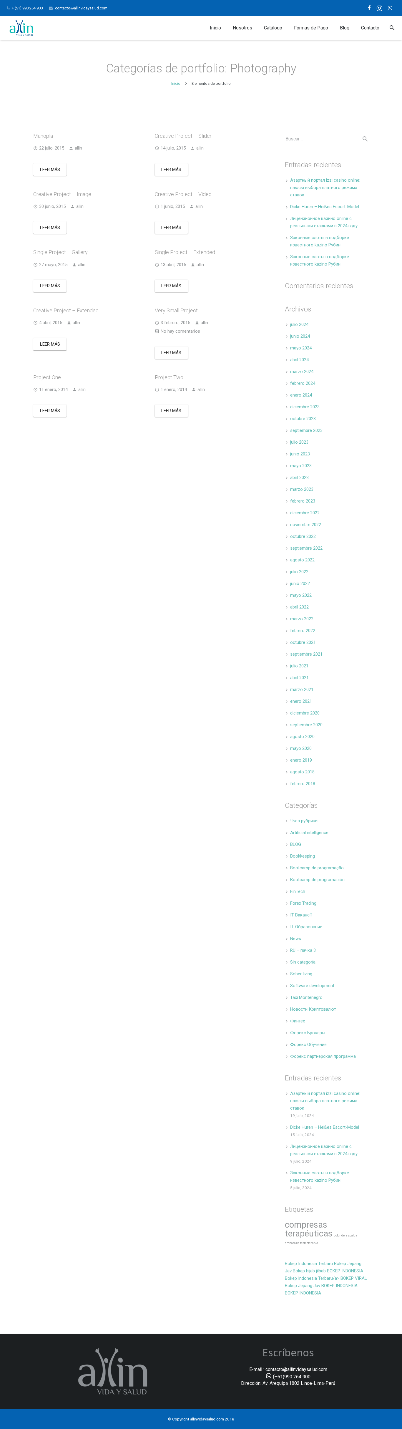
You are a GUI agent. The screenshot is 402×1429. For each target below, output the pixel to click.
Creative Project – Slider (183, 136)
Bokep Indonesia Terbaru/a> (312, 1278)
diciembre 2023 (305, 407)
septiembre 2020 (306, 724)
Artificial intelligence (309, 832)
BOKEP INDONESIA (345, 1271)
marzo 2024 (301, 371)
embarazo (292, 1243)
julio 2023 (299, 442)
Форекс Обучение (308, 1044)
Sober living (301, 974)
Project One (47, 377)
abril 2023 (299, 477)
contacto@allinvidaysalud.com (81, 8)
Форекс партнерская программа (323, 1056)
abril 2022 (299, 607)
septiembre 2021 (306, 654)
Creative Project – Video (183, 194)
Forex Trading (303, 903)
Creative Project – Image (62, 194)
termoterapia (309, 1243)
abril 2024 (299, 359)
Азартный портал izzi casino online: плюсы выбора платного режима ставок (325, 188)
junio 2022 (300, 583)
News (295, 938)
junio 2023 (300, 454)
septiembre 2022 (306, 548)
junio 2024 (300, 336)
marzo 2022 (301, 618)
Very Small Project (176, 310)
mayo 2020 (301, 748)
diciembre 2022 (305, 512)
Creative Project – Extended (66, 310)
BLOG (295, 844)
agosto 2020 (302, 736)
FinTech (297, 891)
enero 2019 (301, 760)
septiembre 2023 (306, 430)
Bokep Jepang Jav (302, 1285)
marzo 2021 (301, 689)
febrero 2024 (302, 383)
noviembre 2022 (305, 524)
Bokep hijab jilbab (309, 1271)
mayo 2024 (301, 348)
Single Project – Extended (185, 252)
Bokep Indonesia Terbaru (309, 1263)
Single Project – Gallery (60, 252)
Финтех (297, 1021)
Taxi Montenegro (306, 997)
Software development (312, 985)
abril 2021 (299, 677)
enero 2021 (301, 701)
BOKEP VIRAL (353, 1278)
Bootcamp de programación (317, 879)
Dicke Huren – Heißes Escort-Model (324, 206)
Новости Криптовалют (313, 1009)
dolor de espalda (345, 1235)
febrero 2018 (302, 783)
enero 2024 (301, 395)
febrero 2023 (302, 501)
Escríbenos (288, 1352)
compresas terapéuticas (309, 1229)
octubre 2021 (303, 642)
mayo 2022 (301, 595)
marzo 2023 (301, 489)
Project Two (169, 377)
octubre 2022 (303, 536)
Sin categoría (302, 962)
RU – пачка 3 (303, 950)
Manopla (43, 136)
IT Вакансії (301, 915)
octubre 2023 (303, 418)
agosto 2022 (302, 560)
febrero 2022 (302, 630)
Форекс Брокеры (307, 1032)
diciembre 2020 (305, 713)
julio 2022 (299, 571)
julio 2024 (299, 324)
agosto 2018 (302, 772)
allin (78, 148)
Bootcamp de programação (317, 868)
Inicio (175, 83)
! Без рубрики (304, 820)
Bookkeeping (302, 856)
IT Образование (306, 926)
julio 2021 (299, 666)
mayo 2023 (301, 465)
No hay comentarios (180, 331)
